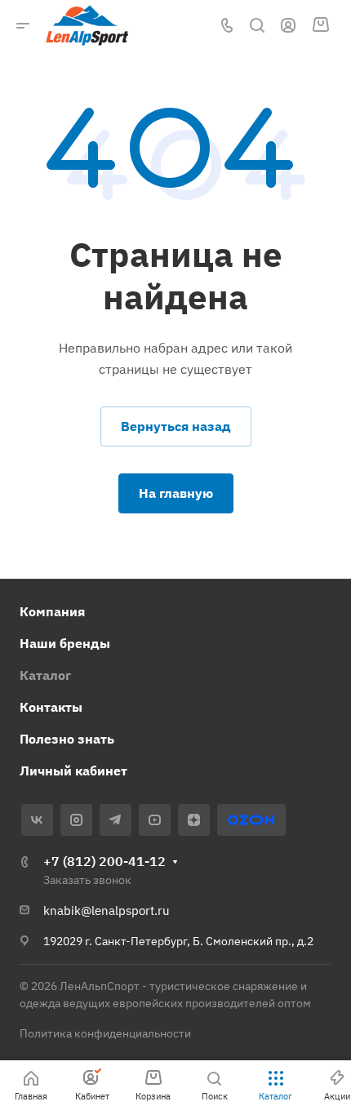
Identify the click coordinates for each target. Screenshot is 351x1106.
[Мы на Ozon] (251, 820)
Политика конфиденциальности (105, 1033)
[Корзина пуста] (320, 25)
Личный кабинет (73, 770)
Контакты (51, 707)
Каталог (45, 675)
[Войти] (288, 25)
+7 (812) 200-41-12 (104, 861)
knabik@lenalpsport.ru (106, 910)
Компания (52, 611)
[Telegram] (115, 820)
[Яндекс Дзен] (194, 820)
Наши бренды (65, 643)
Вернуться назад (176, 426)
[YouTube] (155, 820)
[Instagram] (76, 820)
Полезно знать (67, 739)
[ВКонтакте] (37, 820)
